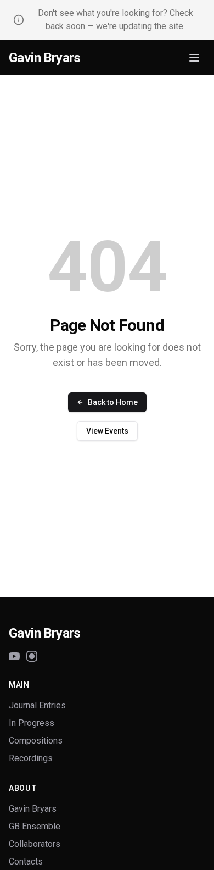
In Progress (31, 723)
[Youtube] (14, 656)
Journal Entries (37, 705)
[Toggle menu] (194, 58)
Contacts (26, 861)
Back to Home (113, 402)
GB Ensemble (34, 826)
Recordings (31, 758)
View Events (107, 430)
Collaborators (34, 844)
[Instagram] (31, 656)
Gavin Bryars (45, 57)
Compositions (36, 740)
